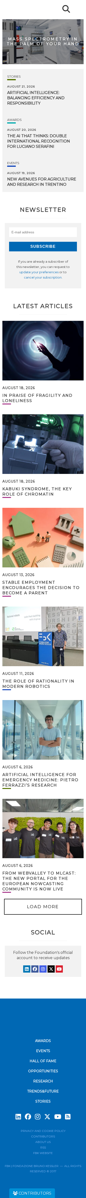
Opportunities (43, 1071)
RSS (43, 1147)
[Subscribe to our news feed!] (67, 1117)
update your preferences (39, 272)
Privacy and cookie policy (43, 1131)
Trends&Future (43, 1091)
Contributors (43, 1136)
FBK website (43, 1153)
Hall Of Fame (43, 1061)
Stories (14, 76)
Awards (14, 120)
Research (43, 1081)
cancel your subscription (43, 277)
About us (43, 1142)
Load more (43, 906)
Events (13, 163)
